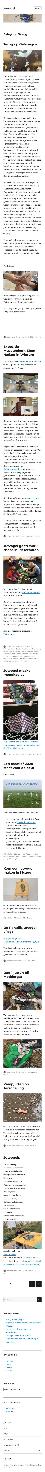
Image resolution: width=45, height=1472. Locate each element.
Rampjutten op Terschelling (16, 1086)
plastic (15, 656)
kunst (12, 859)
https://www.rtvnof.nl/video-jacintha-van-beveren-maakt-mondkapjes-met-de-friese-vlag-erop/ (22, 745)
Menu (37, 8)
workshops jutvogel (31, 592)
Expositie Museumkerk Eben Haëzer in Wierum (19, 351)
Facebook (10, 1408)
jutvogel (9, 8)
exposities (8, 1439)
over (5, 1428)
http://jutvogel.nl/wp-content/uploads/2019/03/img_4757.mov (22, 941)
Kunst (13, 649)
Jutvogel (6, 649)
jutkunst (30, 651)
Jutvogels (11, 1157)
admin (9, 854)
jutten (36, 651)
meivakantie (33, 654)
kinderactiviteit (9, 654)
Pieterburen (8, 634)
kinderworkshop (22, 654)
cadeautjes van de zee (11, 651)
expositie (32, 856)
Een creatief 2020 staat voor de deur (18, 766)
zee (13, 661)
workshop (7, 661)
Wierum (35, 658)
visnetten (14, 658)
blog (5, 1434)
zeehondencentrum (22, 661)
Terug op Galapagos (20, 44)
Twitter (9, 1411)
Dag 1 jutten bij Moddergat (16, 975)
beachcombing (34, 649)
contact (7, 1451)
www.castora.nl (9, 1254)
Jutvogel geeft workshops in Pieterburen (21, 548)
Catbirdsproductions (12, 469)
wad (20, 658)
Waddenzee (27, 658)
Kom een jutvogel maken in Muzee (18, 870)
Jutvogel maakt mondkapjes (16, 673)
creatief (24, 651)
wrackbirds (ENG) (11, 1445)
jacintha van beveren (15, 337)
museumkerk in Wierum (30, 361)
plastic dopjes (24, 656)
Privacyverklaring (17, 1465)
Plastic (24, 649)
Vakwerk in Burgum (26, 822)
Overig (38, 337)
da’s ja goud (33, 498)
